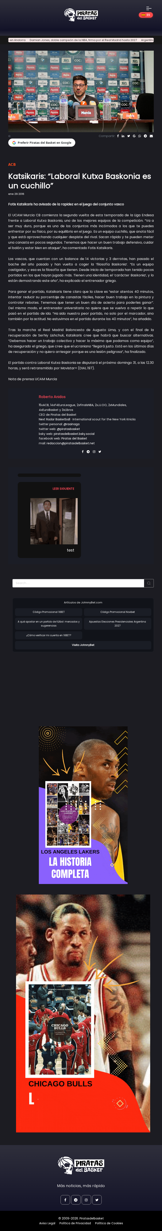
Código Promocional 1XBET (49, 612)
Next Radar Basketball (54, 419)
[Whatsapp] (139, 136)
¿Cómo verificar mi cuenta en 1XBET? (48, 635)
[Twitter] (128, 136)
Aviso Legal (47, 1223)
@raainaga (71, 424)
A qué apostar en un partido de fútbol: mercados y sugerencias (49, 623)
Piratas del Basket (74, 438)
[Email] (151, 136)
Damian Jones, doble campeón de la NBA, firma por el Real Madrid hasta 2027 (59, 40)
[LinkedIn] (123, 136)
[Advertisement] (47, 684)
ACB (12, 164)
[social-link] (65, 1200)
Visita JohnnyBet (83, 645)
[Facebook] (118, 136)
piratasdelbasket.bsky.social (74, 434)
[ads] (83, 805)
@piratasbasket (68, 429)
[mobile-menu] (151, 8)
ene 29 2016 (16, 194)
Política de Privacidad (75, 1223)
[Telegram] (145, 136)
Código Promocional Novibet (117, 612)
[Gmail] (134, 136)
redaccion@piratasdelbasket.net (71, 443)
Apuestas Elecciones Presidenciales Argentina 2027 (117, 623)
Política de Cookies (109, 1223)
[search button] (149, 583)
